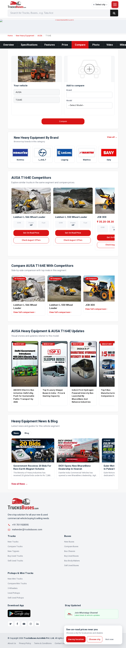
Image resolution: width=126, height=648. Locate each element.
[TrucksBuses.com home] (48, 4)
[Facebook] (17, 624)
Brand (69, 90)
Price (65, 44)
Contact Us (60, 643)
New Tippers (13, 551)
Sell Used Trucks (15, 561)
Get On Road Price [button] (31, 233)
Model (69, 101)
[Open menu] (115, 4)
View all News (19, 484)
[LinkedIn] (37, 624)
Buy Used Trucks (15, 556)
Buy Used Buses (71, 556)
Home (10, 36)
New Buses (69, 542)
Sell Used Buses (71, 565)
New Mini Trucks (15, 579)
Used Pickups (14, 593)
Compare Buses (71, 546)
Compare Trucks (15, 546)
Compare (80, 44)
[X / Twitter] (10, 624)
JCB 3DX (101, 217)
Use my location (76, 639)
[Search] (114, 13)
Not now (109, 639)
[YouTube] (24, 624)
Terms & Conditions (43, 643)
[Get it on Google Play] (19, 613)
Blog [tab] (27, 433)
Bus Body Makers (72, 561)
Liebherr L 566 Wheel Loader (29, 217)
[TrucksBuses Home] (23, 503)
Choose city (94, 639)
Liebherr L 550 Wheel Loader (71, 217)
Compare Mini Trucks (17, 583)
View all (112, 137)
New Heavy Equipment (25, 36)
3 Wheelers (13, 588)
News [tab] (16, 433)
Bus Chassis (69, 551)
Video (109, 44)
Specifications (29, 44)
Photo (96, 44)
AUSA (39, 36)
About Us (12, 643)
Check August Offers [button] (31, 240)
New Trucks (13, 542)
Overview (8, 44)
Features (49, 44)
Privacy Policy (25, 643)
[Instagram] (30, 624)
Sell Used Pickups (16, 598)
